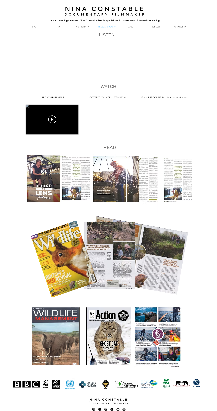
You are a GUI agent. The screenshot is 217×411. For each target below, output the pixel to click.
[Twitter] (111, 409)
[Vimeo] (105, 409)
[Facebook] (99, 409)
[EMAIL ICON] (123, 409)
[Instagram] (93, 409)
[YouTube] (117, 409)
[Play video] (52, 119)
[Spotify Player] (46, 66)
